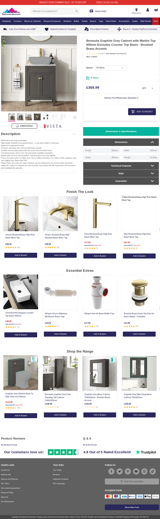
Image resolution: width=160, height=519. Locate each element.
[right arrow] (74, 117)
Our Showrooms (7, 502)
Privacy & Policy (7, 493)
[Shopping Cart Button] (156, 9)
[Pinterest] (127, 471)
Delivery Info (6, 475)
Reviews (56, 475)
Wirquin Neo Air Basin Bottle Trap (99, 313)
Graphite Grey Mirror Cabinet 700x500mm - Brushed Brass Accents (97, 397)
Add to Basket (21, 255)
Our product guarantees (10, 488)
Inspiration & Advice (60, 479)
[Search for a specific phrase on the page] (76, 11)
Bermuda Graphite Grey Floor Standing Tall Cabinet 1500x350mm (58, 397)
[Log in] (147, 9)
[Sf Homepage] (11, 11)
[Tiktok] (152, 471)
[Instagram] (144, 471)
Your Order (57, 470)
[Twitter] (119, 471)
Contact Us (5, 470)
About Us (4, 497)
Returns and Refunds (9, 479)
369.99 (92, 87)
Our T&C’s (5, 484)
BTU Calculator (59, 484)
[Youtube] (136, 471)
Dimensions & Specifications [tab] (121, 131)
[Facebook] (111, 471)
